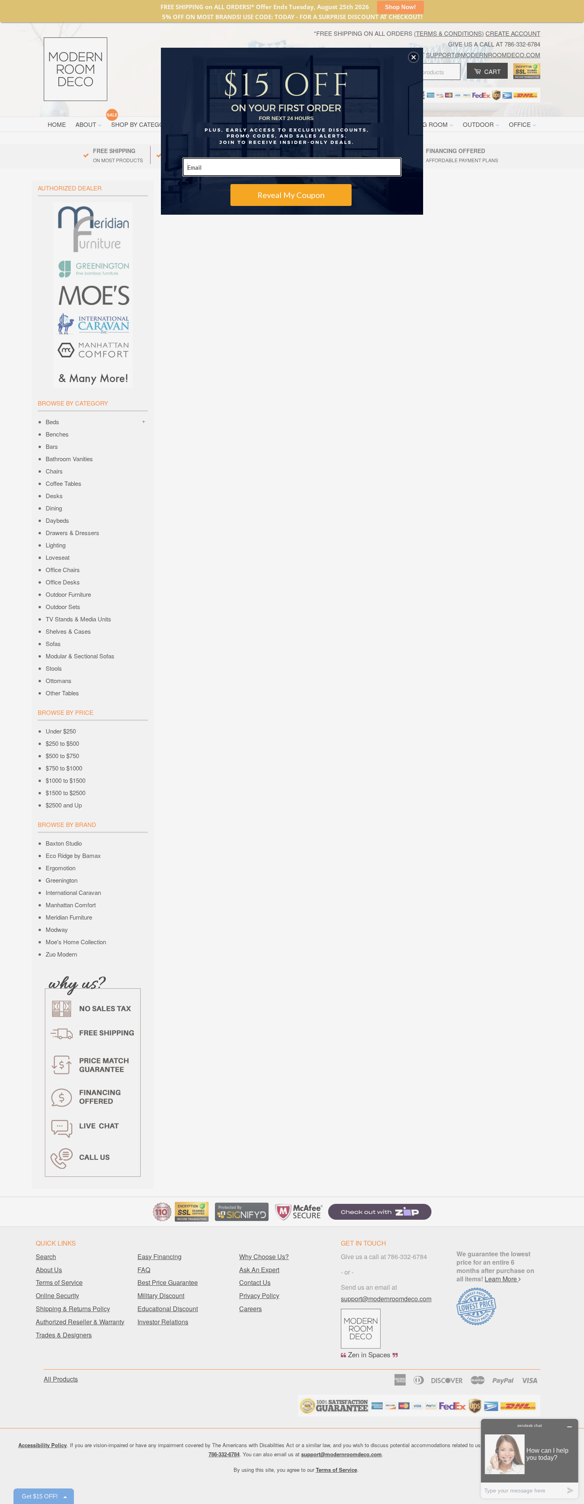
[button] (413, 57)
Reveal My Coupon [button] (291, 195)
